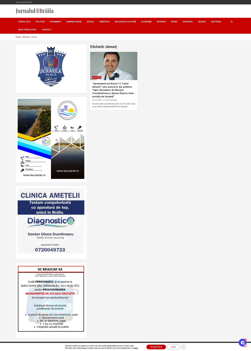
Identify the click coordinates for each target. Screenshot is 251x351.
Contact (46, 29)
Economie (146, 22)
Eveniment (55, 22)
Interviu (161, 22)
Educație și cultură (125, 22)
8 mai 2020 (96, 100)
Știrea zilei (24, 22)
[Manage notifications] (245, 345)
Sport (174, 22)
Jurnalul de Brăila (110, 100)
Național (188, 22)
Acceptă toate (156, 347)
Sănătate (104, 22)
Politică (40, 22)
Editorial (216, 22)
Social (90, 22)
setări (135, 348)
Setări (173, 347)
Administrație (74, 22)
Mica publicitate (27, 29)
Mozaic (202, 22)
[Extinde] (81, 191)
